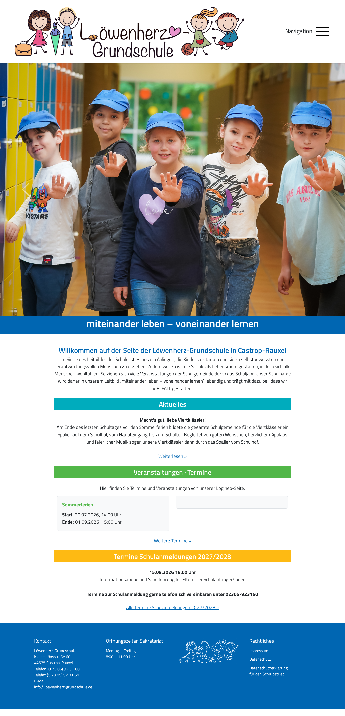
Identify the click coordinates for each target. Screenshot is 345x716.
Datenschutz (260, 659)
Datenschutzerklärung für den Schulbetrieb (268, 671)
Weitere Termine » (172, 540)
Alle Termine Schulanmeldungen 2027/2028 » (172, 607)
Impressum (258, 651)
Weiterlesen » (172, 456)
